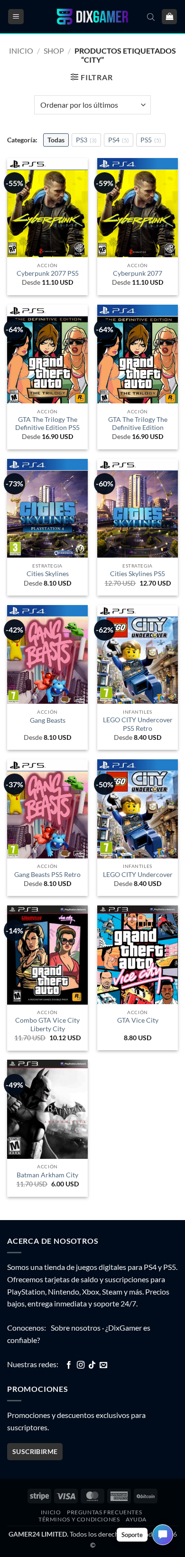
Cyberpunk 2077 (137, 273)
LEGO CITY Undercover (138, 874)
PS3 (86, 140)
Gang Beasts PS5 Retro (47, 874)
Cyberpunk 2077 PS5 (48, 273)
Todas (56, 140)
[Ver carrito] (169, 17)
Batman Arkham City (47, 1175)
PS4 (118, 140)
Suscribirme (35, 1451)
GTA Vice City (137, 1020)
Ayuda (136, 1519)
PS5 (150, 140)
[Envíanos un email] (103, 1365)
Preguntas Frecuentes (104, 1512)
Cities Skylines (48, 574)
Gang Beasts (47, 720)
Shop (54, 50)
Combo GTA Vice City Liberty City (47, 1024)
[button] (16, 17)
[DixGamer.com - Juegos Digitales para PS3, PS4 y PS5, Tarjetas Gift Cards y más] (92, 17)
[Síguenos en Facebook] (69, 1365)
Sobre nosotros (76, 1327)
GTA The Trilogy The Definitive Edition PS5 (47, 424)
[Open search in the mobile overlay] (151, 16)
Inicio (21, 50)
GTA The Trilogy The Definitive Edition (137, 424)
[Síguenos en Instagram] (80, 1365)
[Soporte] (162, 1534)
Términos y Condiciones (79, 1519)
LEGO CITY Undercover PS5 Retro (138, 724)
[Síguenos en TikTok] (92, 1365)
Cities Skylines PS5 (137, 574)
